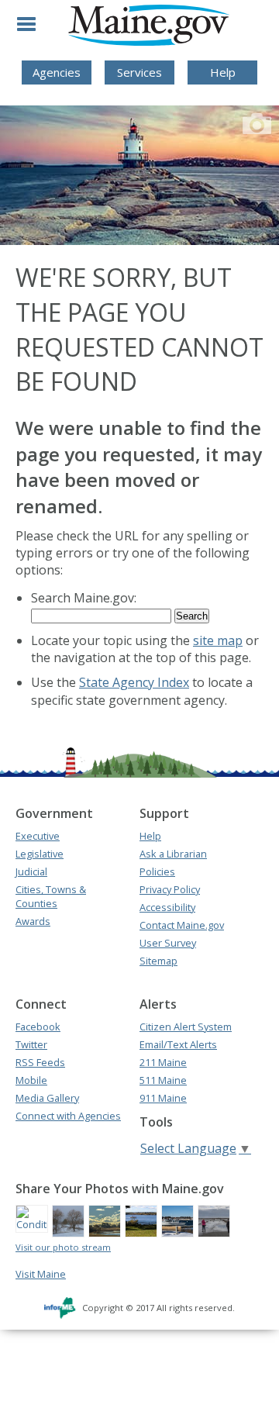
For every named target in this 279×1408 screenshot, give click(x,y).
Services (139, 72)
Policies (157, 871)
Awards (33, 921)
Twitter (31, 1044)
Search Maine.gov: (83, 597)
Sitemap (158, 961)
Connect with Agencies (68, 1116)
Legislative (40, 854)
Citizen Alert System (186, 1027)
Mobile (31, 1080)
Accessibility (167, 907)
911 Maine (163, 1098)
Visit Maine (41, 1274)
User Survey (168, 943)
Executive (38, 836)
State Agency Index (134, 682)
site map (218, 640)
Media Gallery (47, 1098)
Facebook (38, 1027)
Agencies (57, 72)
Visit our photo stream (63, 1247)
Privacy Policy (170, 889)
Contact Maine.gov (182, 925)
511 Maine (163, 1080)
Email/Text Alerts (178, 1044)
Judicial (31, 871)
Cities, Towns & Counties (51, 896)
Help (223, 72)
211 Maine (163, 1062)
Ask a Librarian (173, 854)
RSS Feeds (40, 1062)
